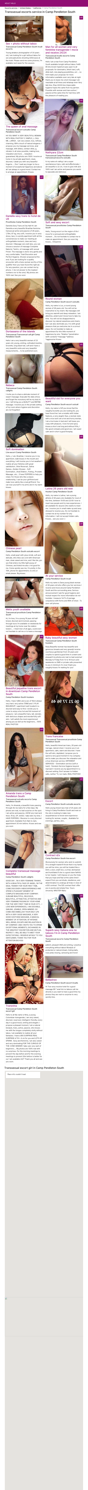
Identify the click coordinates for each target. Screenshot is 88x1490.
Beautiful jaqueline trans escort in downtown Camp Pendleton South (23, 691)
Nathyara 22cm (54, 152)
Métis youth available (18, 609)
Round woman (53, 298)
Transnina (11, 1005)
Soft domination (15, 449)
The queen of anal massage (21, 126)
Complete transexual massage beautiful (23, 872)
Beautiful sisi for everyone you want (62, 400)
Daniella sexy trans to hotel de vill (23, 217)
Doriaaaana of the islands (20, 331)
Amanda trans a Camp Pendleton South (18, 795)
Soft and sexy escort (57, 222)
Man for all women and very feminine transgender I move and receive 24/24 (61, 49)
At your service (54, 575)
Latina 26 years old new (59, 488)
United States (25, 8)
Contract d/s (52, 855)
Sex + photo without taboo (21, 43)
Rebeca (10, 385)
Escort (49, 801)
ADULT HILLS (10, 3)
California (37, 8)
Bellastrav (51, 979)
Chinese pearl (13, 548)
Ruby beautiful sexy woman (61, 637)
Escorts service (11, 8)
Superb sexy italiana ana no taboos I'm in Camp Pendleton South (62, 933)
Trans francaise (54, 736)
